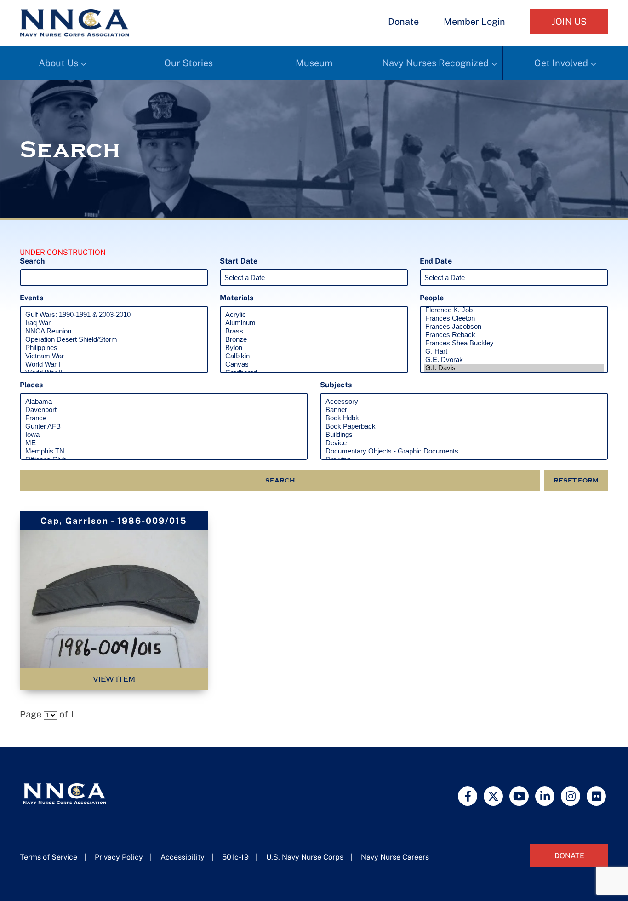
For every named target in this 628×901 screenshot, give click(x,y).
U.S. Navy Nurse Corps (304, 857)
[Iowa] (163, 434)
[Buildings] (464, 434)
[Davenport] (163, 410)
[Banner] (464, 410)
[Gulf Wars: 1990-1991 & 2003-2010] (114, 314)
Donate (403, 21)
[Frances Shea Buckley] (514, 343)
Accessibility (182, 857)
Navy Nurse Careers (395, 857)
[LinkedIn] (544, 796)
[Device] (464, 443)
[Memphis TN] (163, 451)
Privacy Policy (119, 857)
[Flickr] (596, 796)
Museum (314, 63)
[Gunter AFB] (163, 426)
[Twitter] (493, 796)
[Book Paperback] (464, 426)
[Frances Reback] (514, 335)
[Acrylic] (314, 314)
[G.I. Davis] (514, 368)
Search (280, 480)
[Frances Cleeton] (514, 318)
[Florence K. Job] (514, 310)
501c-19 (235, 857)
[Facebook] (467, 796)
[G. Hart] (514, 351)
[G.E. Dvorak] (514, 360)
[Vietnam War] (114, 356)
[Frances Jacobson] (514, 326)
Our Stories (188, 63)
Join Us (569, 21)
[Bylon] (314, 348)
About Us (58, 63)
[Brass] (314, 331)
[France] (163, 418)
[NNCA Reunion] (114, 331)
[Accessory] (464, 401)
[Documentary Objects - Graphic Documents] (464, 451)
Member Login (474, 21)
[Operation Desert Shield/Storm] (114, 339)
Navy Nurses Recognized (435, 63)
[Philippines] (114, 348)
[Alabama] (163, 401)
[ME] (163, 443)
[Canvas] (314, 364)
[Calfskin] (314, 356)
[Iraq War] (114, 323)
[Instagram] (570, 796)
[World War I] (114, 364)
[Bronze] (314, 339)
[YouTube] (519, 796)
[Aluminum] (314, 323)
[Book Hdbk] (464, 418)
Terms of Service (48, 857)
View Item (114, 679)
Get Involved (561, 63)
